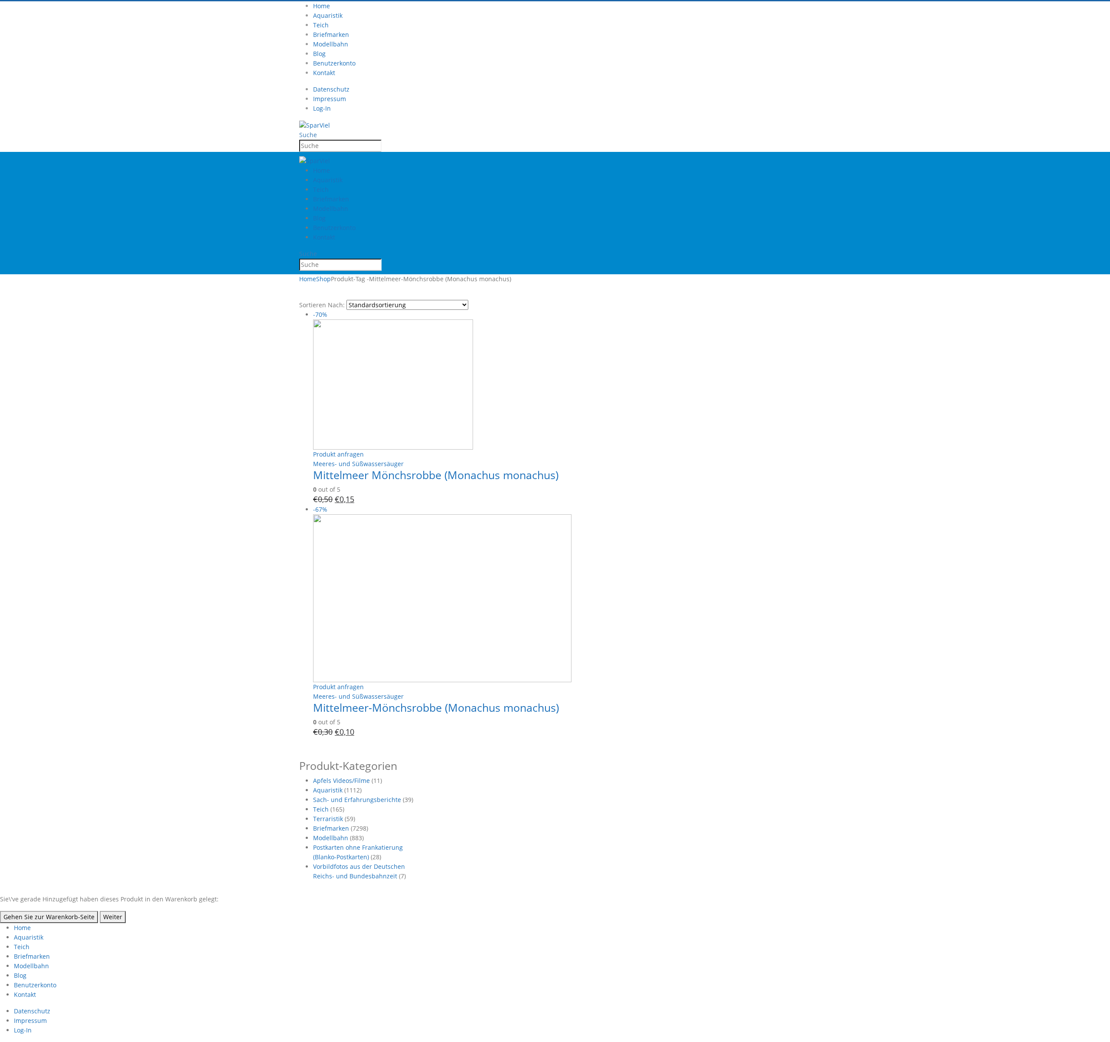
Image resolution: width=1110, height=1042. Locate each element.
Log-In (322, 108)
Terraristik (328, 819)
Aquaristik (328, 15)
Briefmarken (331, 34)
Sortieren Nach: (322, 305)
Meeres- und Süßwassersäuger (358, 464)
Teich (321, 25)
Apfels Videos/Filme (341, 780)
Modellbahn (330, 44)
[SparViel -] (314, 125)
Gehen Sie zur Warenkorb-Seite (49, 917)
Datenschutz (331, 89)
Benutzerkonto (334, 63)
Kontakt (324, 73)
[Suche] (386, 147)
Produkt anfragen (338, 454)
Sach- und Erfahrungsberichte (357, 799)
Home (321, 6)
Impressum (329, 99)
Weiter (112, 917)
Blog (319, 53)
